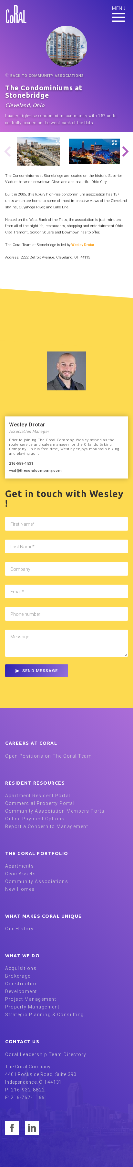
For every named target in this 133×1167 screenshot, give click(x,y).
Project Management (30, 999)
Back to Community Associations (47, 76)
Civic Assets (20, 873)
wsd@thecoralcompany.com (35, 471)
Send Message (40, 670)
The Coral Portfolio (36, 853)
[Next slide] (125, 152)
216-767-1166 (28, 1097)
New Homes (20, 889)
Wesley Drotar (82, 245)
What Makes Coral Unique (43, 916)
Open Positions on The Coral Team (48, 756)
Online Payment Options (35, 818)
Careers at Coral (31, 743)
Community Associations (36, 881)
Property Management (32, 1006)
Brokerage (18, 976)
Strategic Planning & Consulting (44, 1014)
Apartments (19, 866)
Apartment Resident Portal (37, 795)
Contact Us (22, 1041)
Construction (21, 983)
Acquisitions (20, 968)
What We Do (22, 955)
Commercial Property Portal (40, 803)
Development (21, 991)
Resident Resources (35, 783)
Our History (19, 928)
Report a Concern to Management (46, 826)
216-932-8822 (28, 1089)
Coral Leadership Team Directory (46, 1054)
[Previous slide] (8, 152)
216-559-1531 (21, 463)
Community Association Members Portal (55, 811)
